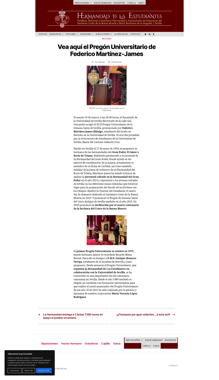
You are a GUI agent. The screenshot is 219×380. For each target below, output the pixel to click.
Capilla (131, 3)
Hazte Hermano (102, 3)
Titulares (70, 34)
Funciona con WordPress (55, 368)
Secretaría (85, 34)
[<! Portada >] (36, 34)
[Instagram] (153, 34)
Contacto (135, 34)
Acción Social (121, 34)
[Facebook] (142, 34)
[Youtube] (149, 34)
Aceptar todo (43, 370)
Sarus (141, 3)
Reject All (29, 370)
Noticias (43, 34)
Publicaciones (103, 34)
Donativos (119, 3)
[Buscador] (182, 34)
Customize (14, 370)
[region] (30, 362)
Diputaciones (81, 3)
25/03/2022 (116, 62)
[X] (145, 34)
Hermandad (55, 34)
